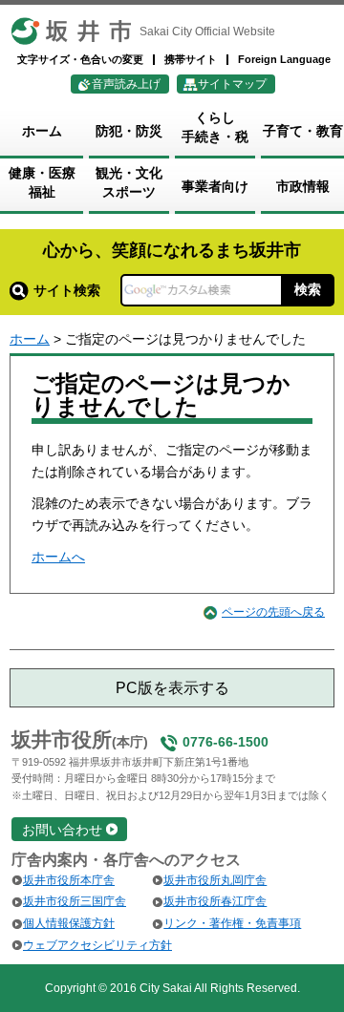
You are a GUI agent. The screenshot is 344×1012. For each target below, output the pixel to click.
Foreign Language (284, 59)
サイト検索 (66, 290)
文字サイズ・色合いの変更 (80, 59)
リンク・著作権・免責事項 (232, 923)
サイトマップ (232, 84)
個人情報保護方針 (69, 923)
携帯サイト (190, 59)
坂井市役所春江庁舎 (215, 901)
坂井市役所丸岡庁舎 (215, 880)
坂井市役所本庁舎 (69, 880)
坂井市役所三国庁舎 (74, 901)
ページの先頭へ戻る (273, 612)
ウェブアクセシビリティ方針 (97, 945)
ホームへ (58, 556)
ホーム (30, 339)
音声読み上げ (126, 84)
